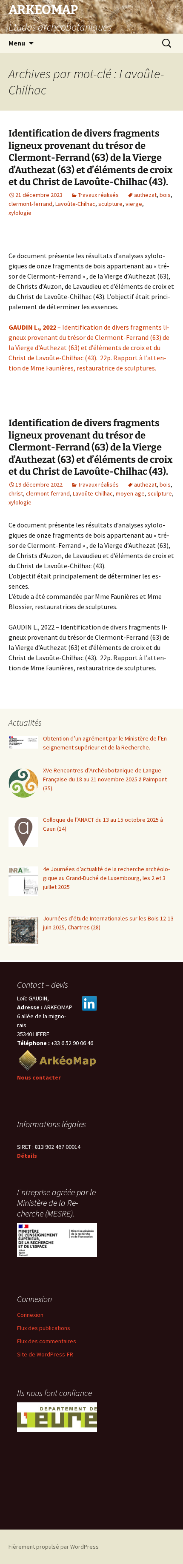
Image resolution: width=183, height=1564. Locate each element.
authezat (145, 195)
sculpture (110, 204)
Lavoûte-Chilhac (75, 204)
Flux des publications (43, 1328)
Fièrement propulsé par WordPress (54, 1546)
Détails (27, 1155)
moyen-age (130, 493)
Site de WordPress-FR (45, 1354)
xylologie (20, 213)
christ (16, 493)
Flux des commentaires (46, 1341)
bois (165, 195)
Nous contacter (39, 1077)
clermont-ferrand (30, 204)
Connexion (30, 1315)
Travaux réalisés (98, 195)
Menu (17, 43)
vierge (134, 204)
